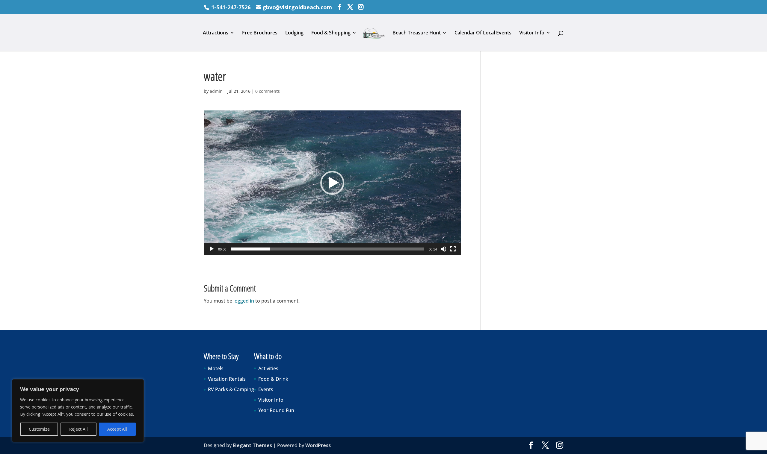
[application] (332, 182)
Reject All (78, 429)
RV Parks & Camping (231, 389)
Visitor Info (531, 33)
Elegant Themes (252, 445)
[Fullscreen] (453, 249)
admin (216, 91)
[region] (78, 410)
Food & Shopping (331, 33)
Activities (268, 368)
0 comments (267, 91)
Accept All (117, 429)
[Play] (212, 249)
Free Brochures (259, 33)
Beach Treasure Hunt (416, 33)
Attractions (215, 33)
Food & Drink (273, 379)
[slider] (327, 249)
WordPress (318, 445)
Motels (216, 368)
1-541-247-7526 (230, 7)
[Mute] (443, 249)
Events (265, 389)
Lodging (294, 33)
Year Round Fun (276, 410)
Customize (39, 429)
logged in (243, 300)
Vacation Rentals (227, 379)
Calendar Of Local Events (483, 33)
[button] (332, 183)
